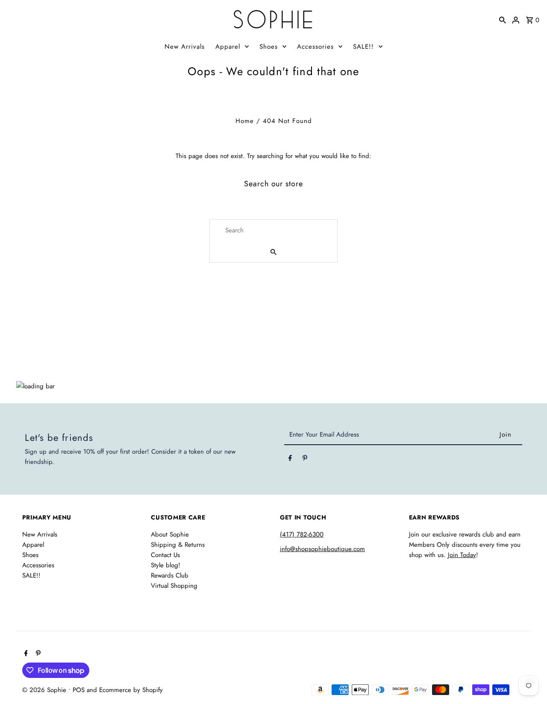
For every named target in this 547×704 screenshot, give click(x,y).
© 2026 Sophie (45, 690)
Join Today (462, 555)
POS (79, 690)
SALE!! (363, 46)
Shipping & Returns (178, 544)
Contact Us (165, 555)
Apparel (227, 46)
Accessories (315, 46)
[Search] (502, 19)
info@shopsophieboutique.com (322, 549)
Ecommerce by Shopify (131, 690)
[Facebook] (290, 460)
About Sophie (170, 534)
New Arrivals (185, 46)
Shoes (268, 46)
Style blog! (165, 565)
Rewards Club (169, 575)
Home (244, 121)
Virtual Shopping (174, 585)
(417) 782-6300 (301, 534)
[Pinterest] (305, 460)
